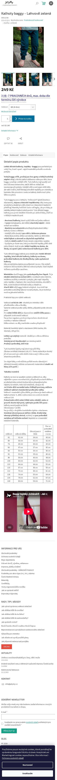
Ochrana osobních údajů (13, 758)
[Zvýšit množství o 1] (10, 117)
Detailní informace (8, 130)
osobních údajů (32, 722)
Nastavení (27, 765)
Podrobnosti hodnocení (33, 20)
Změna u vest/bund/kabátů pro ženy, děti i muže (20, 658)
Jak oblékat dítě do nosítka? (12, 610)
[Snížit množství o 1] (10, 120)
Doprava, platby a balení (10, 566)
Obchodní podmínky (9, 553)
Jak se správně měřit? (10, 590)
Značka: (10, 23)
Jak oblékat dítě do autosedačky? (14, 618)
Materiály (5, 580)
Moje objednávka (8, 560)
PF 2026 (4, 743)
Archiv (6, 647)
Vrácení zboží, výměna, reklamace (14, 563)
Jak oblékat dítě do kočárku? (12, 614)
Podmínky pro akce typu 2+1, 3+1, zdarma (17, 573)
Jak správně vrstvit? (9, 622)
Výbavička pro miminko (10, 634)
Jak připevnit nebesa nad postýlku (15, 641)
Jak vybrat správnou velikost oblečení (16, 606)
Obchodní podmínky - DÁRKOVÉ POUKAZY (17, 570)
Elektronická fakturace (10, 670)
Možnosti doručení (8, 111)
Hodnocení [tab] (14, 155)
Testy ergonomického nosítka (13, 587)
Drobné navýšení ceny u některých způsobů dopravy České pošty (27, 664)
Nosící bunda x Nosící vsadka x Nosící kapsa (18, 626)
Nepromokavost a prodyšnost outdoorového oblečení (22, 630)
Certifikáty (5, 583)
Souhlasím (27, 773)
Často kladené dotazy (10, 577)
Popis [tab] (6, 155)
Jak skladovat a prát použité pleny (15, 637)
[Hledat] (37, 3)
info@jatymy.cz (11, 684)
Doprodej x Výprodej (9, 593)
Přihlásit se (9, 731)
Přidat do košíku (25, 118)
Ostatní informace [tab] (35, 155)
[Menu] (51, 3)
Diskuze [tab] (23, 155)
